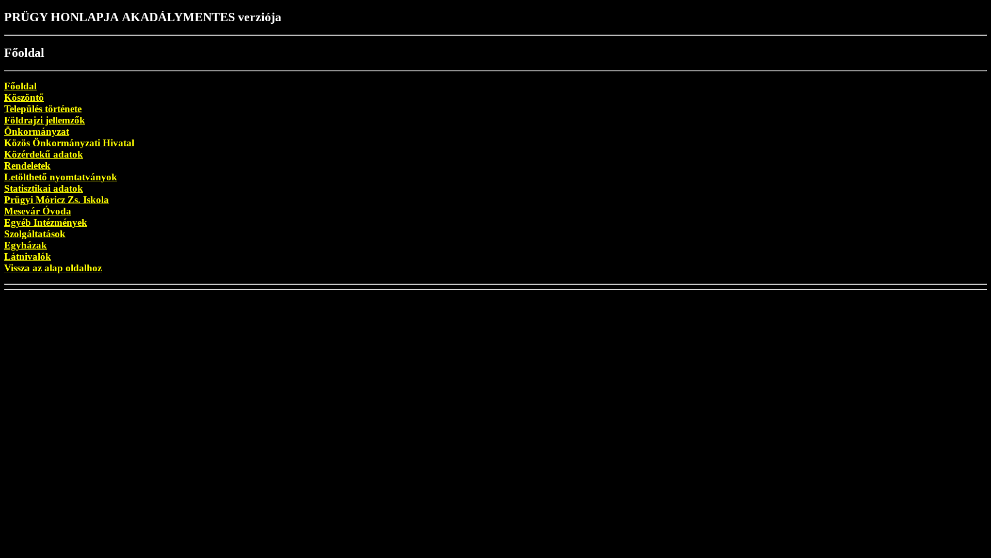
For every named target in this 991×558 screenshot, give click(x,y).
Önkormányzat (36, 131)
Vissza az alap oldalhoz (53, 267)
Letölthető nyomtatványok (60, 177)
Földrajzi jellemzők (44, 120)
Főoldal (20, 86)
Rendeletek (27, 165)
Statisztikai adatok (43, 188)
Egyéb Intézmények (45, 222)
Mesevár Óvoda (37, 211)
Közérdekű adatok (43, 154)
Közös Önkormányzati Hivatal (69, 142)
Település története (43, 108)
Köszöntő (24, 97)
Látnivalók (27, 256)
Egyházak (25, 245)
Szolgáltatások (35, 233)
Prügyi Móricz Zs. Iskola (56, 199)
